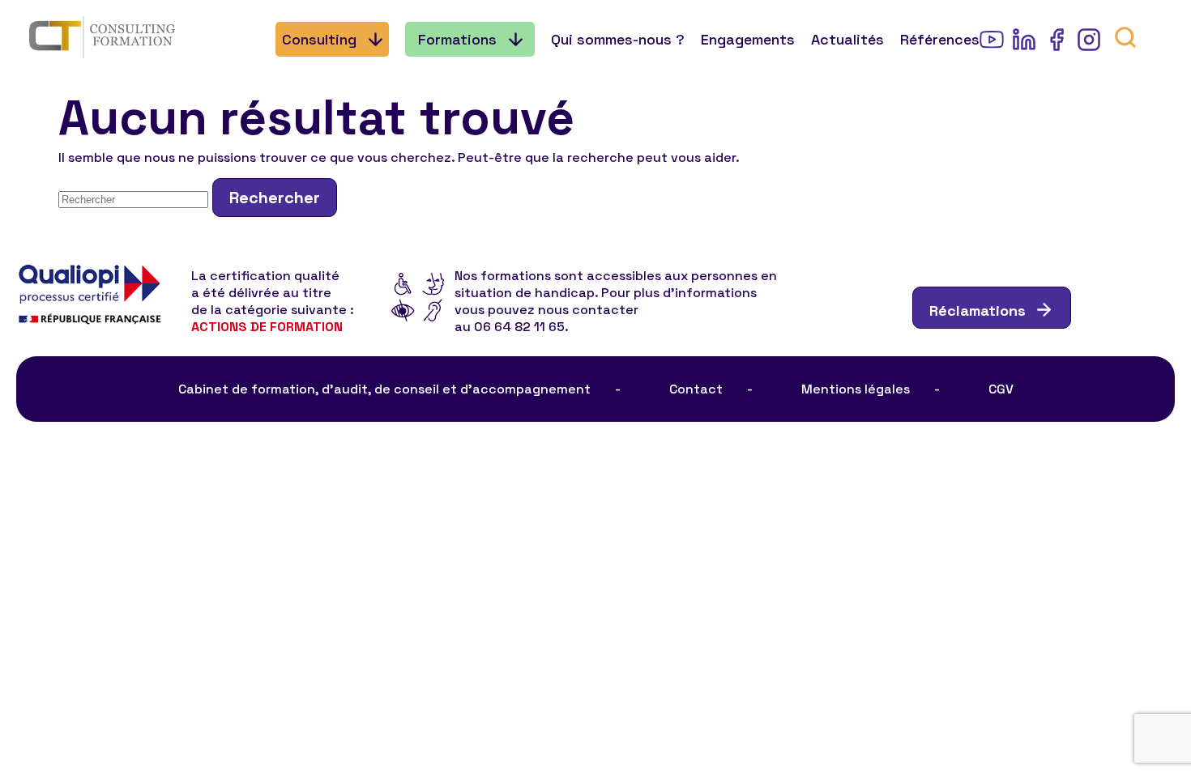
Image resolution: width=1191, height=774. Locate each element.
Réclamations (977, 310)
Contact (696, 389)
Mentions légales (855, 389)
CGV (1001, 389)
